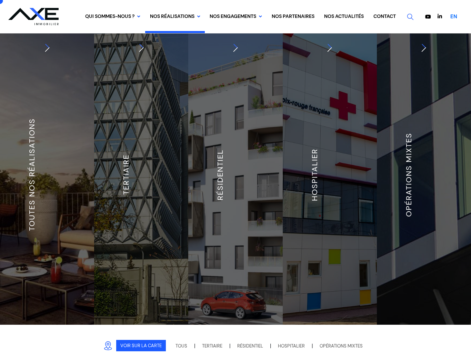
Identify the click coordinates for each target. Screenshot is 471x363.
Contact (384, 16)
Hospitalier (291, 346)
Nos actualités (344, 16)
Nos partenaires (293, 16)
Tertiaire (212, 346)
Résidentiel (250, 346)
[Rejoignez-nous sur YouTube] (428, 16)
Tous (181, 346)
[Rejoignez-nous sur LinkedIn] (440, 16)
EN (453, 16)
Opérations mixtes (341, 346)
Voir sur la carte (141, 346)
